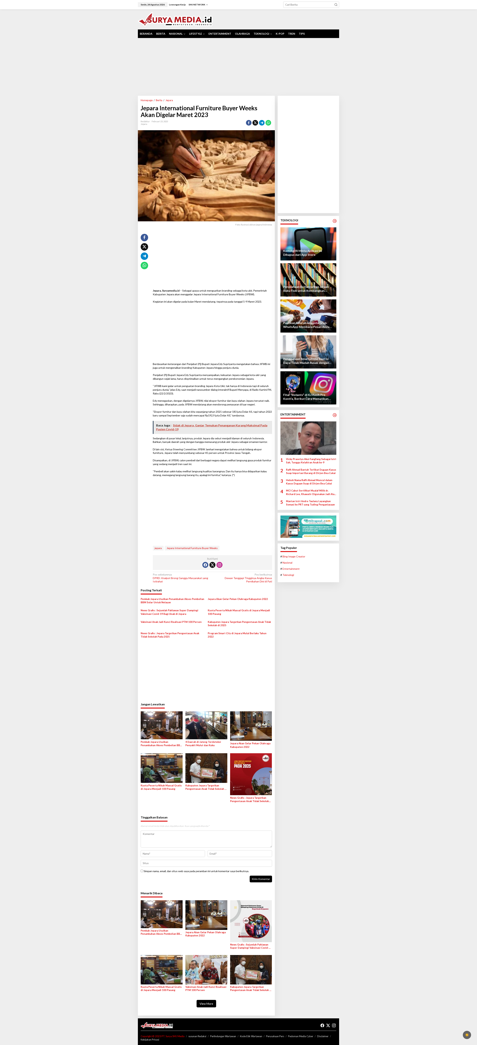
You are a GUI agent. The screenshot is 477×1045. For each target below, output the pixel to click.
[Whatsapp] (268, 123)
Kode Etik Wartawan (251, 1036)
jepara (158, 548)
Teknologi (288, 575)
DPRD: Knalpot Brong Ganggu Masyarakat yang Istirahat (180, 578)
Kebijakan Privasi (150, 1039)
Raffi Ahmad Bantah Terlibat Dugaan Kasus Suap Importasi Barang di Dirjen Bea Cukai (311, 471)
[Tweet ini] (255, 123)
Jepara (144, 124)
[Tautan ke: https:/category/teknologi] (334, 221)
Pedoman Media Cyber (300, 1036)
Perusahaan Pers (275, 1036)
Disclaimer (322, 1036)
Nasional (287, 562)
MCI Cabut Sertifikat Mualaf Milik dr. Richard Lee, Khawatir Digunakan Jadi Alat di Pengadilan (310, 492)
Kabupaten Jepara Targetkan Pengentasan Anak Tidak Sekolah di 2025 (239, 623)
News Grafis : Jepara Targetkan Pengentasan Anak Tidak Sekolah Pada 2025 (170, 635)
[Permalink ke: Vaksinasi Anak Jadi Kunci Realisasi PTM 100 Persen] (206, 969)
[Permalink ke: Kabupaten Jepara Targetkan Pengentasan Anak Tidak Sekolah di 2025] (206, 767)
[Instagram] (219, 565)
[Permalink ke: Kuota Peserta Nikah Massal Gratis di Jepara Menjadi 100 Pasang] (162, 767)
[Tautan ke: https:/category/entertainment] (334, 415)
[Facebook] (205, 565)
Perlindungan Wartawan (223, 1036)
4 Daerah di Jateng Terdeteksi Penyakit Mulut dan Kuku (203, 743)
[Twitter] (212, 565)
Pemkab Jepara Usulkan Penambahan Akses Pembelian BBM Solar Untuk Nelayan (172, 600)
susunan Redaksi (197, 1036)
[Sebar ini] (249, 123)
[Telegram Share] (262, 123)
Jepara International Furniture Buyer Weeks (192, 548)
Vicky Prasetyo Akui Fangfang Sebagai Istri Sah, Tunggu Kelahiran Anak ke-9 (311, 461)
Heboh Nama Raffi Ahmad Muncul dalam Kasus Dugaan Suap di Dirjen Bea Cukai (309, 482)
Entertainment (291, 568)
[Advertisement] (238, 67)
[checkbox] (467, 1035)
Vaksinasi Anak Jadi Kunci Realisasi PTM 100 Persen (171, 621)
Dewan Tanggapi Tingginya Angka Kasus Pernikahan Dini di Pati (248, 578)
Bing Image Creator (293, 556)
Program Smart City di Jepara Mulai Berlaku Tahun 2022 (237, 635)
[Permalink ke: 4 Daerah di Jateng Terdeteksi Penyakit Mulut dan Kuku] (206, 724)
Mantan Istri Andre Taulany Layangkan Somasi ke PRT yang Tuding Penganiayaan (310, 503)
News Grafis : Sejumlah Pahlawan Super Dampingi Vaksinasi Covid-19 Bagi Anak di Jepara (169, 612)
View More (206, 1003)
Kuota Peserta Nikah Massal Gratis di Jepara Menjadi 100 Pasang (239, 612)
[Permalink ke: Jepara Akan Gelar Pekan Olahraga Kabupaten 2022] (251, 725)
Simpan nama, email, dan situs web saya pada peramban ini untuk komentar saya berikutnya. (196, 871)
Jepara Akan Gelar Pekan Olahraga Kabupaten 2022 (238, 598)
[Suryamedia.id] (175, 19)
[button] (336, 4)
